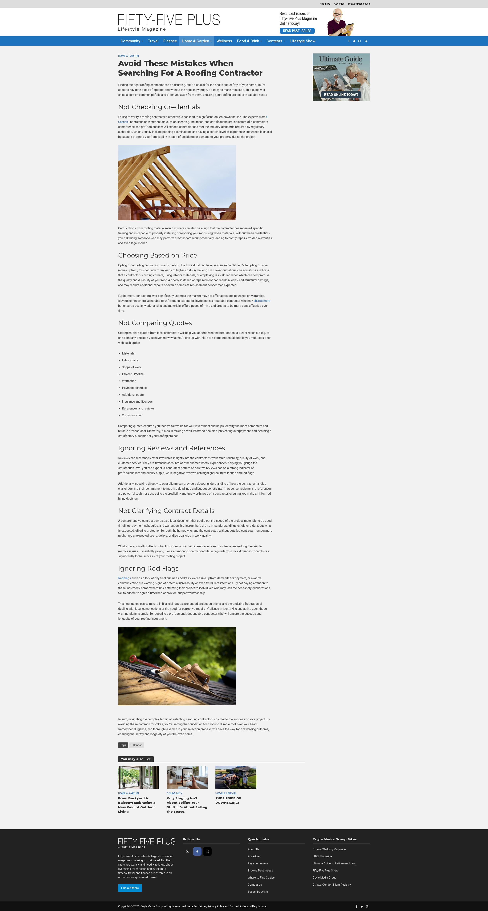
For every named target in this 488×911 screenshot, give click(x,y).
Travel (153, 41)
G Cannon (136, 745)
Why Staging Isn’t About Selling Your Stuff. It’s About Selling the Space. (187, 804)
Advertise (339, 3)
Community (130, 41)
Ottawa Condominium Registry (332, 884)
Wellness (224, 41)
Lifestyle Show (302, 41)
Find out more (130, 888)
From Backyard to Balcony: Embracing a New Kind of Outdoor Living (136, 804)
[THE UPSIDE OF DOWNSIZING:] (235, 777)
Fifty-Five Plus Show (325, 870)
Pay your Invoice (258, 863)
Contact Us (255, 884)
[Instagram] (207, 851)
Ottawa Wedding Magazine (329, 849)
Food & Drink (248, 41)
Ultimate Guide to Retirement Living (334, 863)
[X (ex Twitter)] (187, 851)
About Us (325, 3)
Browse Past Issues (359, 3)
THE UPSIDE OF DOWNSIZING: (228, 800)
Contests (274, 41)
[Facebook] (197, 851)
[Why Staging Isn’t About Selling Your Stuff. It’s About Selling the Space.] (187, 777)
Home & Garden (195, 41)
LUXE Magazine (322, 856)
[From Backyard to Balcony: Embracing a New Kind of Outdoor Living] (138, 777)
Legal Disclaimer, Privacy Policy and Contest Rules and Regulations (226, 906)
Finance (170, 41)
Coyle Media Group (324, 877)
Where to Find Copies (261, 877)
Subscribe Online (258, 891)
